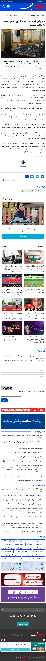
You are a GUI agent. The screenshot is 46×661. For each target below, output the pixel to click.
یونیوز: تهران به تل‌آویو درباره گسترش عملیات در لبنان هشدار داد (23, 523)
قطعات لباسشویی (37, 551)
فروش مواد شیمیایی (8, 548)
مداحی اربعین (7, 544)
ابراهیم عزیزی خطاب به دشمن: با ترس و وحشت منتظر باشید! (23, 476)
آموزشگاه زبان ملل (11, 555)
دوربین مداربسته (39, 548)
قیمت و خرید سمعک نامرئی (35, 558)
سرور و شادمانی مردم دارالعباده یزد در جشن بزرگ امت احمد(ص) (22, 461)
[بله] (31, 616)
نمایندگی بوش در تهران (33, 555)
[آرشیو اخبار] (14, 616)
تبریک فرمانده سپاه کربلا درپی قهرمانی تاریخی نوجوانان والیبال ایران (22, 508)
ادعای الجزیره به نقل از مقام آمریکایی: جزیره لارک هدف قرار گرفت (22, 495)
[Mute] (7, 223)
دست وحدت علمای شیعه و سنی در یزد (30, 448)
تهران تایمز (15, 558)
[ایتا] (10, 616)
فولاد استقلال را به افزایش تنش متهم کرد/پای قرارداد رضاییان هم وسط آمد (22, 518)
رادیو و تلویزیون (35, 15)
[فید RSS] (17, 616)
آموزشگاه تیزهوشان (21, 551)
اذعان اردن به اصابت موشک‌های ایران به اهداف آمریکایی (25, 452)
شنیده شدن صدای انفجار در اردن (32, 512)
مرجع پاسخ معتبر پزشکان (24, 548)
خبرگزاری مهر (34, 76)
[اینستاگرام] (28, 616)
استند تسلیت (19, 544)
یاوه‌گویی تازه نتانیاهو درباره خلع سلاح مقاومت (28, 457)
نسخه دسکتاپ (23, 624)
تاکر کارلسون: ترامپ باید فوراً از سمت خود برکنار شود (26, 527)
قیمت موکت (39, 544)
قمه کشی (24, 191)
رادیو (31, 191)
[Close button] (44, 640)
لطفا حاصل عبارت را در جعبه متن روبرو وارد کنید (30, 391)
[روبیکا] (21, 616)
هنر (43, 15)
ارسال (4, 400)
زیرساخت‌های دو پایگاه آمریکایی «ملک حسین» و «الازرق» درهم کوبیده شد (23, 470)
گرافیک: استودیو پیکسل (18, 657)
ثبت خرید (23, 236)
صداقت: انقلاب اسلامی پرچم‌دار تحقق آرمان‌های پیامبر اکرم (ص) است (23, 443)
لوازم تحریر (23, 541)
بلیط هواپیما (7, 551)
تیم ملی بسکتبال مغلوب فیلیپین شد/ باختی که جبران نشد (24, 504)
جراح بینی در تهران (37, 541)
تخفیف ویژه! (15, 649)
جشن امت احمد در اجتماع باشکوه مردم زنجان (28, 465)
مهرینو (22, 558)
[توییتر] (24, 616)
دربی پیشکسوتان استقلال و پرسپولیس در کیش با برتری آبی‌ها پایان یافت (22, 490)
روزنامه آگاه (5, 558)
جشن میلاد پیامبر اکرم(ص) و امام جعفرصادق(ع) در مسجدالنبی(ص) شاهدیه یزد (21, 436)
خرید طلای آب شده (9, 541)
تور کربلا (29, 544)
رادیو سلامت (40, 191)
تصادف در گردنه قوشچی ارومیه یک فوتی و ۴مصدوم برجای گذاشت (22, 532)
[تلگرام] (35, 616)
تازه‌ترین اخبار (39, 431)
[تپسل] (3, 199)
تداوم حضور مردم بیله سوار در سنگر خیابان (29, 480)
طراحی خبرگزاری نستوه (35, 657)
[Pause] (4, 223)
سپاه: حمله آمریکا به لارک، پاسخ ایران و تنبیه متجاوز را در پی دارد (22, 500)
